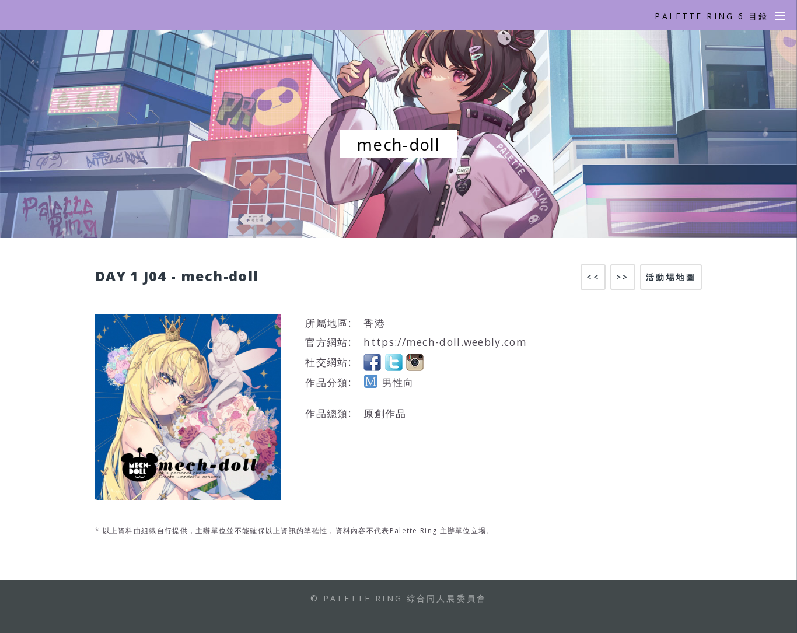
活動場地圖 (671, 276)
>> (622, 276)
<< (592, 276)
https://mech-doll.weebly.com (444, 342)
